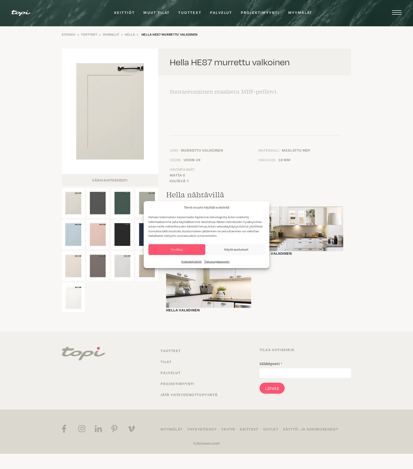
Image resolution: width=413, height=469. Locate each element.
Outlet (270, 429)
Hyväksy (177, 249)
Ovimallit (111, 34)
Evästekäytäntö (191, 261)
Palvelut (221, 12)
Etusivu (69, 34)
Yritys (228, 429)
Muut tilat (156, 12)
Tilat (166, 361)
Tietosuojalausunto (216, 261)
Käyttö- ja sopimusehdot (310, 429)
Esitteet (249, 429)
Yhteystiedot (202, 429)
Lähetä (272, 388)
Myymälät (300, 12)
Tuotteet (189, 12)
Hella (130, 34)
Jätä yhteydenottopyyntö (189, 394)
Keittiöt (124, 12)
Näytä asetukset (236, 249)
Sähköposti (271, 363)
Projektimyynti (260, 12)
